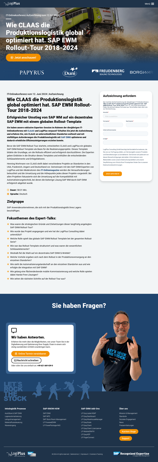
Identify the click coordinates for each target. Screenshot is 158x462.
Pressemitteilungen (126, 425)
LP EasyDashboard (88, 416)
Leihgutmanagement (13, 419)
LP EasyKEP (85, 434)
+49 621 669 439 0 (45, 365)
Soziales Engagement (127, 419)
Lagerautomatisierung (13, 416)
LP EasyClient (86, 425)
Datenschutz (74, 454)
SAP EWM (66, 137)
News (121, 422)
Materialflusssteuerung (13, 422)
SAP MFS (46, 416)
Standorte (123, 416)
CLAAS (30, 130)
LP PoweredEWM (49, 422)
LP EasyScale (86, 422)
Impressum (84, 454)
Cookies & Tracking (96, 454)
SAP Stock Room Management (54, 419)
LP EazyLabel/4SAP (88, 413)
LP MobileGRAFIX (87, 431)
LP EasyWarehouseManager (91, 419)
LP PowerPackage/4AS (51, 425)
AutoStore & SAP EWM (13, 413)
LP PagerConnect (87, 437)
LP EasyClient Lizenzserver (91, 428)
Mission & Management (128, 413)
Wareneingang (10, 425)
